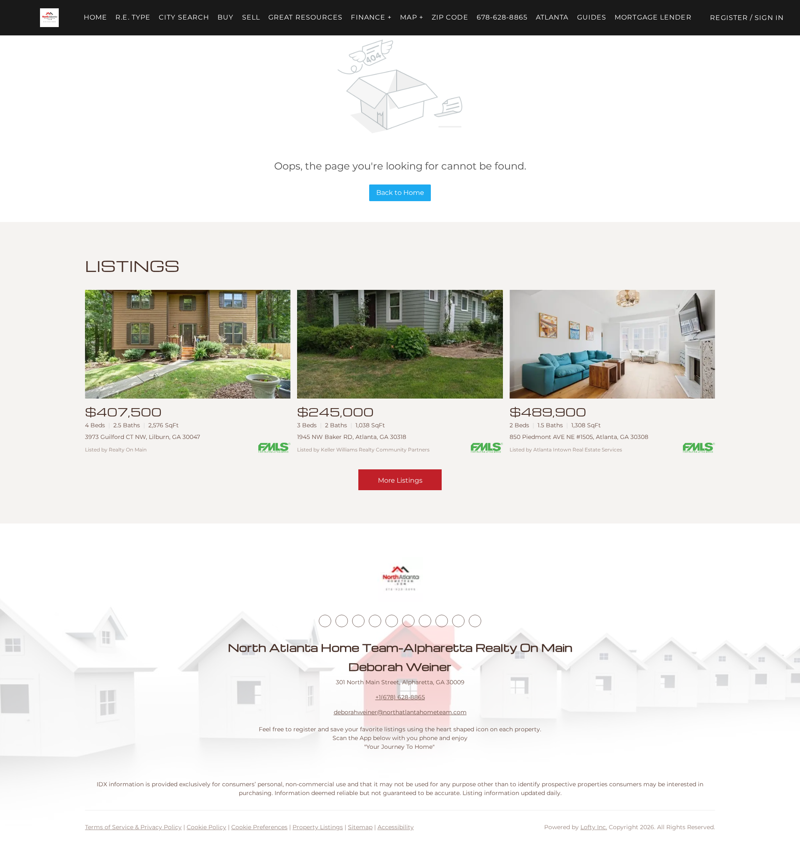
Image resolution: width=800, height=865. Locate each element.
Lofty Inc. (593, 827)
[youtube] (408, 621)
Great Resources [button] (305, 17)
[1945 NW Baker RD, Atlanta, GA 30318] (399, 344)
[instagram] (391, 621)
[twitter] (358, 621)
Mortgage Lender (653, 17)
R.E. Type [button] (132, 17)
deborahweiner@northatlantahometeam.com (400, 712)
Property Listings (317, 827)
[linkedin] (341, 621)
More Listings (400, 480)
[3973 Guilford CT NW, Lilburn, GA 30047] (187, 344)
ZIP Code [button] (450, 17)
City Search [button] (184, 17)
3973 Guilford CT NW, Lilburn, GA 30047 (142, 437)
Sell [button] (251, 17)
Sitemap (360, 827)
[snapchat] (441, 621)
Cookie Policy (206, 827)
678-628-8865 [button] (502, 17)
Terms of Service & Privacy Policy (133, 827)
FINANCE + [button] (371, 17)
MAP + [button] (411, 17)
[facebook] (325, 621)
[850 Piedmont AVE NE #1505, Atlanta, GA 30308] (612, 344)
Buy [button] (225, 17)
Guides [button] (592, 17)
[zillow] (375, 621)
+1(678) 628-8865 (400, 697)
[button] (49, 17)
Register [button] (729, 18)
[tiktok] (425, 621)
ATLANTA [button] (552, 17)
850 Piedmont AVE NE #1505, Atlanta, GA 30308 (579, 437)
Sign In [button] (769, 18)
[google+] (475, 621)
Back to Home (400, 193)
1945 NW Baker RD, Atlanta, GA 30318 (351, 437)
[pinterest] (458, 621)
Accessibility (396, 827)
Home (95, 17)
